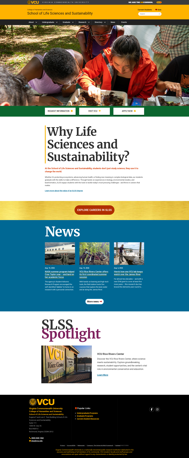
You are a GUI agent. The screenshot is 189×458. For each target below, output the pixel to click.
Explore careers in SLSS (94, 210)
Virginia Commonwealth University (65, 2)
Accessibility (71, 445)
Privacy (62, 445)
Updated (117, 445)
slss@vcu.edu (37, 441)
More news (93, 301)
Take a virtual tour (107, 373)
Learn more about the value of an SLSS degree (64, 191)
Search (142, 14)
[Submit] (159, 14)
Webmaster (81, 445)
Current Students (145, 10)
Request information (58, 111)
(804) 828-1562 (37, 438)
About (31, 22)
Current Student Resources (88, 419)
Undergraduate (48, 22)
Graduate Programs (85, 416)
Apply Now (127, 111)
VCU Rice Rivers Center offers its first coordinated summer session (93, 274)
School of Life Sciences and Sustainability (60, 13)
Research (82, 22)
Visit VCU (92, 111)
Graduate (66, 22)
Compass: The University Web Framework (100, 445)
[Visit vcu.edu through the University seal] (48, 402)
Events (124, 22)
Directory (98, 22)
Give (158, 2)
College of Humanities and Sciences (39, 10)
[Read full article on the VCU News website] (60, 253)
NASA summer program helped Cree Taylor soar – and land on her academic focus (59, 274)
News (113, 22)
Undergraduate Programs (87, 413)
